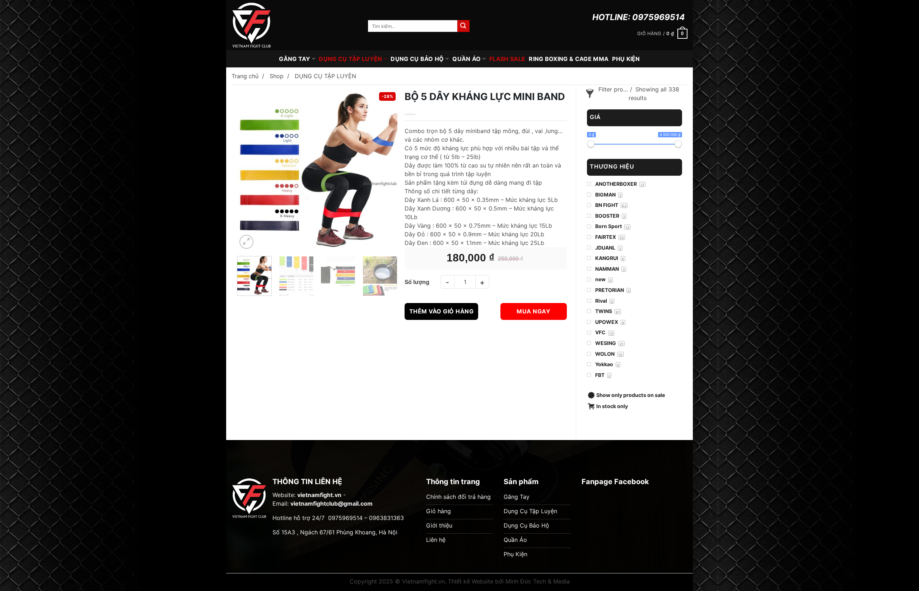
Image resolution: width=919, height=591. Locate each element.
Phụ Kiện (626, 58)
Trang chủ (245, 76)
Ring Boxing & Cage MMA (568, 58)
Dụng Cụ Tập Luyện (350, 58)
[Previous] (248, 167)
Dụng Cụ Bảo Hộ (417, 58)
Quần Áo (466, 58)
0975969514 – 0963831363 (366, 517)
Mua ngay (533, 311)
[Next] (385, 167)
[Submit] (463, 26)
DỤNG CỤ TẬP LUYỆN (325, 76)
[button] (662, 34)
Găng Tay (295, 58)
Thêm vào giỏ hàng (441, 311)
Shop (277, 76)
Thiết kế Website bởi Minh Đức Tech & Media (509, 581)
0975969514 (658, 17)
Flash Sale (507, 58)
